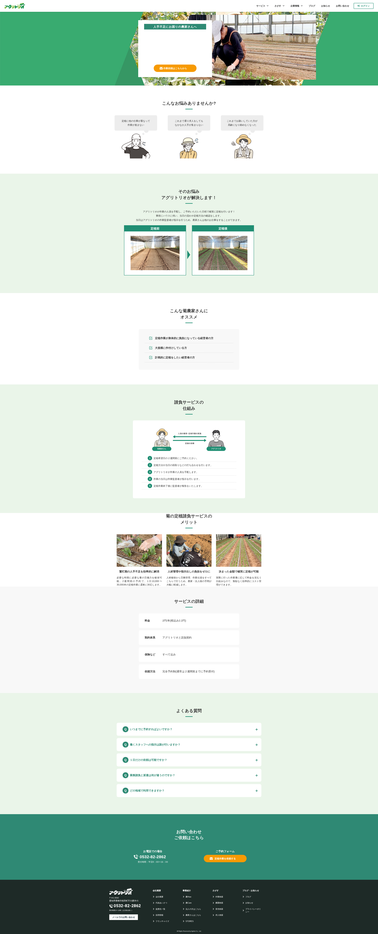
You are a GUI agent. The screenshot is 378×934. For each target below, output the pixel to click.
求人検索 (219, 915)
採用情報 (159, 915)
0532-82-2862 (153, 857)
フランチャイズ (162, 921)
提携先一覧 (160, 909)
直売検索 (219, 909)
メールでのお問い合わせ (123, 917)
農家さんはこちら (193, 915)
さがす (277, 6)
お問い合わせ (342, 6)
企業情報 (294, 6)
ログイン (365, 6)
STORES (190, 921)
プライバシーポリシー (253, 910)
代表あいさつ (161, 903)
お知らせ (325, 6)
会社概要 (159, 897)
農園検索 (219, 903)
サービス (260, 6)
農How (188, 897)
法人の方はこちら (193, 909)
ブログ (312, 6)
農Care (189, 903)
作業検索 (219, 897)
